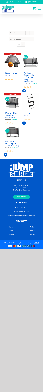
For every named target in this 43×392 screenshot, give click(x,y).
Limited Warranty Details (21, 211)
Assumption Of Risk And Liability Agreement (21, 215)
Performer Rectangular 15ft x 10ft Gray (12, 143)
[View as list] (23, 44)
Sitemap (32, 234)
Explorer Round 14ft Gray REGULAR (12, 115)
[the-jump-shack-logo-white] (21, 162)
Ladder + (28, 113)
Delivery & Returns (21, 208)
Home (11, 227)
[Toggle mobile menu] (40, 8)
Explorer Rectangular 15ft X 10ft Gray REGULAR (29, 77)
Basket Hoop (11, 73)
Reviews (32, 230)
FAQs (32, 227)
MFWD (37, 243)
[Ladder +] (30, 101)
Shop (11, 230)
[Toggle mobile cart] (34, 8)
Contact (11, 234)
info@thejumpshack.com (21, 190)
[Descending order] (32, 33)
